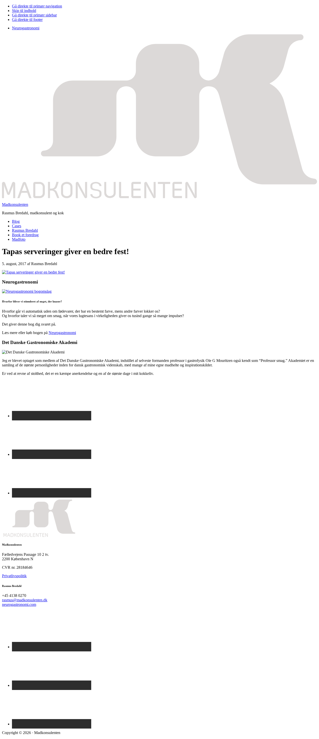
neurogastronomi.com (19, 604)
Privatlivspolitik (14, 576)
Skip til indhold (24, 10)
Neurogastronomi (25, 28)
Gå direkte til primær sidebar (34, 15)
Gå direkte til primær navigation (37, 6)
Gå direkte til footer (27, 19)
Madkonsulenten (15, 204)
